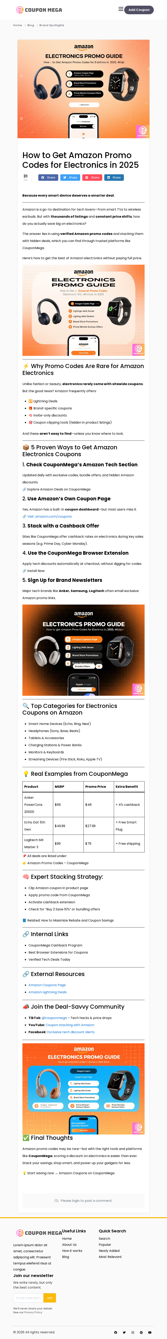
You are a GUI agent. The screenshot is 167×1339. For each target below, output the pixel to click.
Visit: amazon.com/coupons (49, 516)
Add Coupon (139, 9)
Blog (30, 25)
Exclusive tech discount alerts (70, 1032)
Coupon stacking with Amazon (70, 1025)
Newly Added (109, 1250)
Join (50, 1298)
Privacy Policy (33, 1312)
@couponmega (54, 1018)
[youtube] (150, 1332)
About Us (69, 1244)
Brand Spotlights (52, 25)
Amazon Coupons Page (47, 985)
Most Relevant (110, 1256)
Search (104, 1238)
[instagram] (133, 1332)
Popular (105, 1244)
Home (17, 25)
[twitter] (124, 1332)
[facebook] (115, 1332)
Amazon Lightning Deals (48, 992)
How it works (72, 1250)
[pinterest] (141, 1332)
